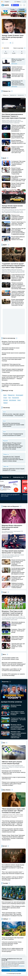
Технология (15, 397)
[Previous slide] (3, 43)
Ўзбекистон (11, 395)
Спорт (5, 397)
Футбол (5, 400)
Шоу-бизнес (12, 400)
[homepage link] (5, 5)
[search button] (20, 5)
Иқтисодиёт (19, 395)
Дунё (4, 395)
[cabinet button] (24, 5)
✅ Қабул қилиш (14, 970)
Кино (19, 400)
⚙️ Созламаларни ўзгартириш (13, 973)
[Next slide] (12, 43)
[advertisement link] (15, 5)
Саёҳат (5, 403)
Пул (9, 397)
